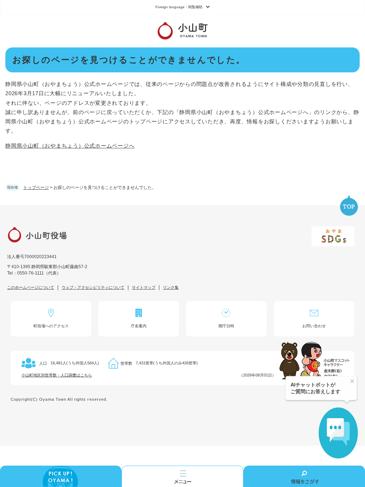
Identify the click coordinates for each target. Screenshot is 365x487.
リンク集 (171, 287)
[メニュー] (182, 476)
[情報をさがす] (304, 476)
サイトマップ (143, 287)
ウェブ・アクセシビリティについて (93, 287)
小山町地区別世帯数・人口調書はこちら (56, 375)
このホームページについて (30, 287)
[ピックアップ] (61, 476)
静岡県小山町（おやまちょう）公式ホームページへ (69, 146)
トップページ (36, 187)
